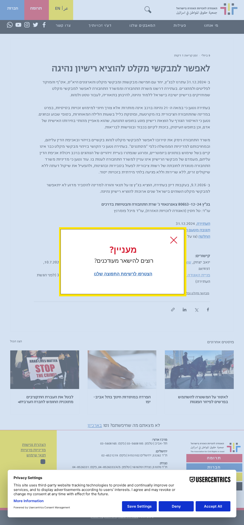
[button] (173, 240)
